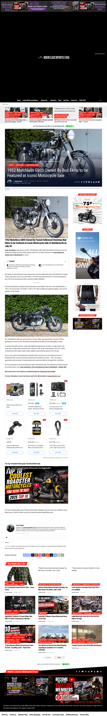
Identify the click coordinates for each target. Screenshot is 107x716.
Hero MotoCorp (52, 639)
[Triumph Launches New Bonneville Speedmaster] (87, 634)
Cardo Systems (76, 584)
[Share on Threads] (96, 182)
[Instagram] (10, 53)
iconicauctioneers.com (53, 376)
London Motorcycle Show (52, 546)
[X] (5, 53)
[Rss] (20, 53)
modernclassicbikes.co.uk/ (22, 533)
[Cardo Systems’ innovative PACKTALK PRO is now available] (87, 576)
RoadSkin (8, 642)
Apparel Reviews (18, 581)
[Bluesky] (17, 53)
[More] (66, 555)
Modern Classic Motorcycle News (13, 114)
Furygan (8, 637)
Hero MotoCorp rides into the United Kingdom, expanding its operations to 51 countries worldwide (52, 647)
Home (8, 161)
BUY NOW (15, 413)
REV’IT (17, 639)
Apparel (41, 112)
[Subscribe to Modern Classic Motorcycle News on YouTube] (53, 605)
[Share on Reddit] (94, 182)
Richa (28, 639)
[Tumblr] (15, 53)
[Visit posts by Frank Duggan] (9, 182)
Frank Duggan (18, 181)
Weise (18, 642)
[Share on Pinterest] (89, 182)
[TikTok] (12, 53)
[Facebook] (3, 53)
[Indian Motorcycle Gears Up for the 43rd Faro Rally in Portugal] (87, 605)
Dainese (29, 634)
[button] (93, 100)
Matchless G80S (62, 546)
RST (13, 642)
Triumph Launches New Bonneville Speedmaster (87, 645)
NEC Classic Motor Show (18, 548)
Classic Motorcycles (32, 546)
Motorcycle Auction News (47, 371)
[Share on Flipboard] (86, 182)
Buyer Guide (22, 634)
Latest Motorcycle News (19, 112)
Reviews (22, 584)
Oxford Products (10, 639)
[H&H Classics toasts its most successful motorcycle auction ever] (65, 112)
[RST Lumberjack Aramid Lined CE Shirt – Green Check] (20, 576)
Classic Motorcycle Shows (21, 546)
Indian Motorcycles (77, 613)
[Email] (58, 555)
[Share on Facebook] (82, 182)
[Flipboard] (14, 53)
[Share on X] (84, 182)
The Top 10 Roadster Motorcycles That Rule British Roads (51, 265)
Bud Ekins (13, 546)
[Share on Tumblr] (91, 182)
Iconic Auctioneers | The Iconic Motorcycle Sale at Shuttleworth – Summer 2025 (43, 367)
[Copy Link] (62, 555)
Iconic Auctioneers (10, 250)
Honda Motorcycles (35, 114)
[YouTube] (7, 53)
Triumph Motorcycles (92, 642)
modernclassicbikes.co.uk (29, 527)
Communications (86, 584)
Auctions (57, 114)
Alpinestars (9, 610)
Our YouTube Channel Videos (12, 117)
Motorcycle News (9, 548)
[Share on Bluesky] (99, 182)
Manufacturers (34, 112)
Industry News (9, 112)
